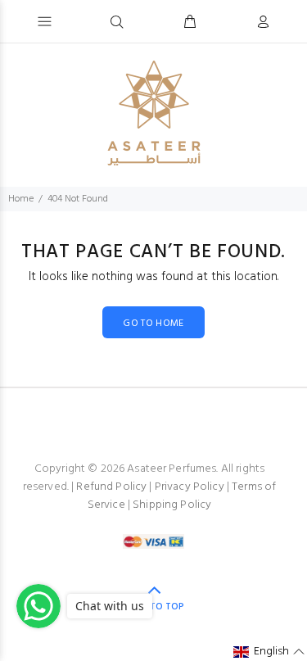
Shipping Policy (172, 505)
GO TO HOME (153, 323)
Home (21, 199)
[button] (269, 652)
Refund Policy (111, 487)
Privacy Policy (189, 487)
